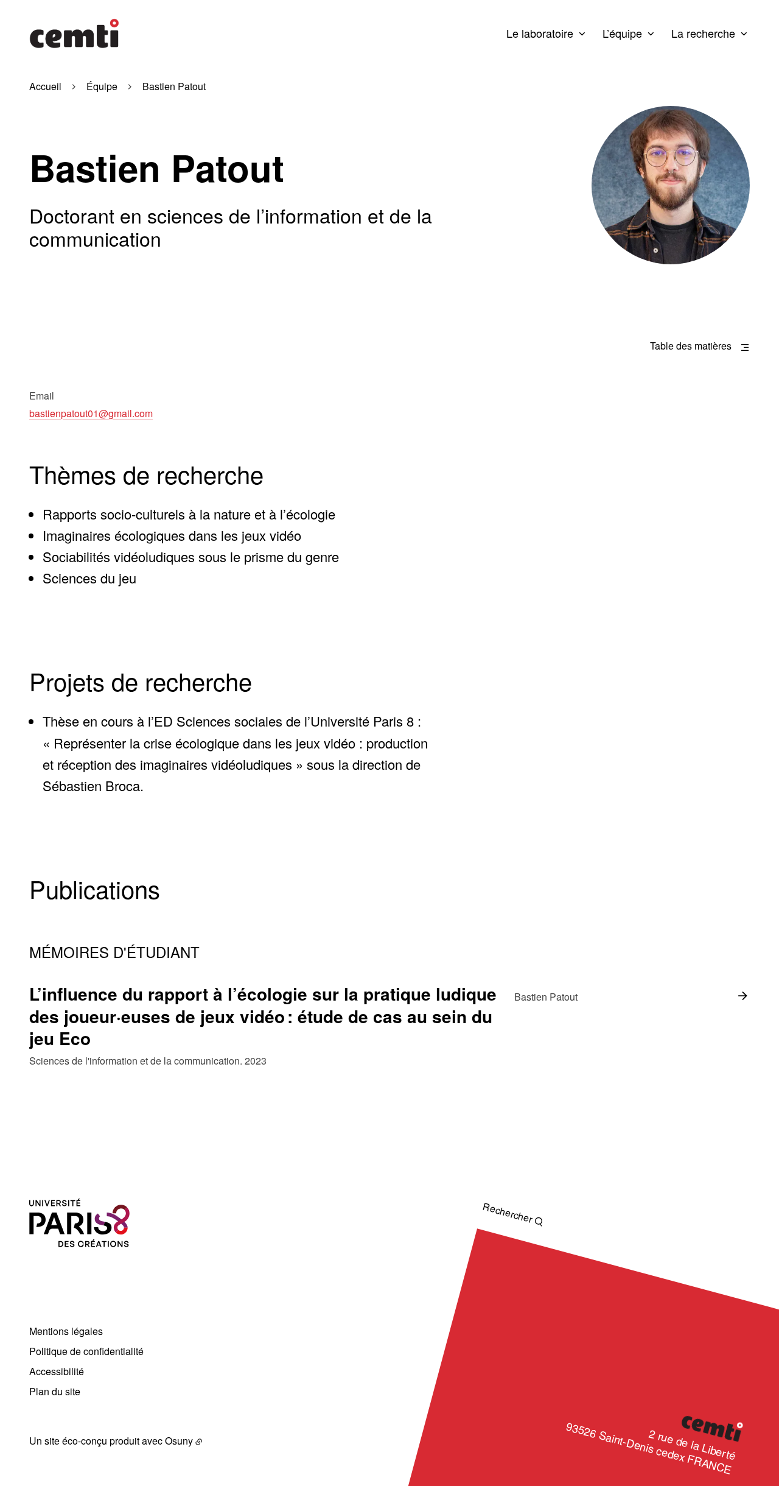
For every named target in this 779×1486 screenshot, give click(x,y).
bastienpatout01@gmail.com (91, 413)
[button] (671, 185)
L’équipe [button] (622, 33)
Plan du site (54, 1391)
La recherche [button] (703, 33)
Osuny (179, 1441)
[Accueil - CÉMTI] (74, 33)
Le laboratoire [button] (539, 33)
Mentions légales (66, 1331)
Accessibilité (56, 1371)
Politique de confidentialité (86, 1351)
